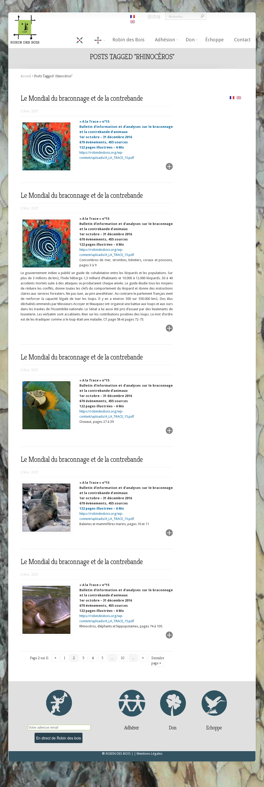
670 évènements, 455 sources (103, 142)
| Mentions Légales (148, 753)
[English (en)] (238, 97)
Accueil (26, 76)
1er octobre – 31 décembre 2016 (105, 137)
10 (123, 658)
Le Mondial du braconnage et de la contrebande (82, 98)
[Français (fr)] (232, 97)
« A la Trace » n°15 (94, 121)
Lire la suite (157, 169)
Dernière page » (157, 660)
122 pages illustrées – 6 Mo (101, 147)
